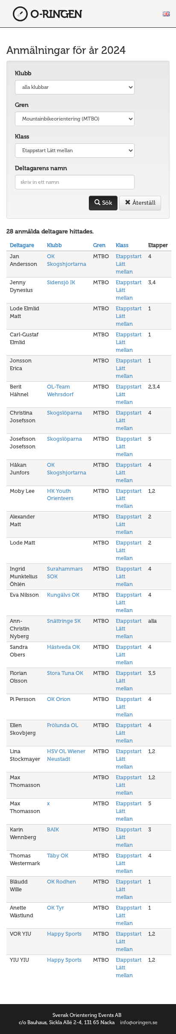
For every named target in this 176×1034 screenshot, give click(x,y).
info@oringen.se (139, 1022)
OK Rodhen (61, 881)
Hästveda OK (63, 647)
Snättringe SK (64, 621)
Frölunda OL (62, 725)
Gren (22, 105)
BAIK (53, 829)
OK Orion (58, 699)
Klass (22, 136)
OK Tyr (55, 907)
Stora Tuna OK (65, 673)
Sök (106, 202)
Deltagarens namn (41, 168)
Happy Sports (64, 934)
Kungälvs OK (63, 595)
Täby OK (57, 855)
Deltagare (22, 245)
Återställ (143, 202)
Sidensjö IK (61, 282)
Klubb (23, 73)
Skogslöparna (64, 412)
